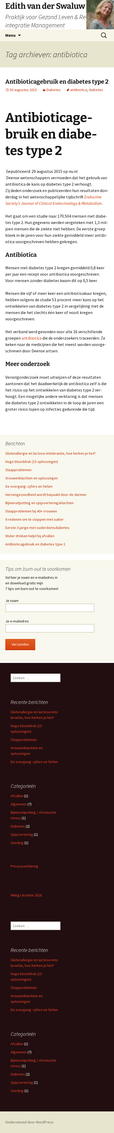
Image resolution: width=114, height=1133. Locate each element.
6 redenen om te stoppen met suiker (34, 519)
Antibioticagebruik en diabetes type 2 (56, 81)
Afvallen (17, 795)
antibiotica (78, 89)
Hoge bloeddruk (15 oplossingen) (31, 461)
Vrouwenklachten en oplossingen (31, 478)
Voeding (17, 842)
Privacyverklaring (24, 866)
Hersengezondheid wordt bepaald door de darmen (45, 494)
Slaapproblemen (18, 469)
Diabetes (53, 89)
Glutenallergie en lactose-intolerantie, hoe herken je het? (50, 453)
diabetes (96, 89)
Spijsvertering (22, 834)
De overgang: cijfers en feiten (28, 486)
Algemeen (19, 804)
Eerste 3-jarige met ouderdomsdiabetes (37, 527)
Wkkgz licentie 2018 (26, 895)
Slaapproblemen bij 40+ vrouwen (31, 511)
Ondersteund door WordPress (29, 1122)
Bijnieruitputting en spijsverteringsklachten (39, 502)
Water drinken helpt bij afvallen (29, 535)
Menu (10, 35)
